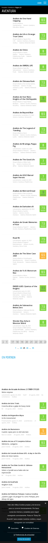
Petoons (26, 151)
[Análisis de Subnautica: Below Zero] (6, 309)
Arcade (29, 86)
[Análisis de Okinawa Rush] (6, 85)
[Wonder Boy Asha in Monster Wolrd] (6, 325)
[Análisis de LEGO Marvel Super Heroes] (6, 179)
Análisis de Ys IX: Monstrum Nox (24, 271)
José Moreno (28, 421)
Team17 (25, 227)
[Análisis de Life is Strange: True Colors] (6, 38)
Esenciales (15, 528)
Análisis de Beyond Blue (23, 112)
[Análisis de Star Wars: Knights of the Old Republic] (6, 101)
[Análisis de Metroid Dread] (6, 195)
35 (33, 348)
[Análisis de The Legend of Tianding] (6, 132)
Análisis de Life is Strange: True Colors (24, 35)
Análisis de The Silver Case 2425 (24, 254)
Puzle (23, 56)
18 (17, 342)
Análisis (14, 397)
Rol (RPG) (22, 297)
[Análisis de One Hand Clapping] (6, 23)
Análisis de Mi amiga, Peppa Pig (24, 145)
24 (45, 342)
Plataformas (28, 182)
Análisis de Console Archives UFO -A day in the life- (21, 453)
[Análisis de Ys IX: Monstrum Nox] (6, 275)
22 (36, 342)
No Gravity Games (29, 84)
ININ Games (27, 328)
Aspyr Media (27, 102)
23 (41, 342)
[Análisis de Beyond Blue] (6, 117)
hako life (26, 68)
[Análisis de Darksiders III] (6, 211)
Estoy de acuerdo (24, 539)
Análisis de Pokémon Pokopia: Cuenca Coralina (20, 494)
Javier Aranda (6, 447)
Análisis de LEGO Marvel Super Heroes (23, 176)
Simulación (28, 117)
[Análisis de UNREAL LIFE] (6, 70)
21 (31, 342)
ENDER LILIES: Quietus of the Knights (25, 287)
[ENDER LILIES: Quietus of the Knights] (6, 290)
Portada (4, 7)
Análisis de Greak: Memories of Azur (25, 223)
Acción (28, 104)
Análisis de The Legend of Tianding (24, 129)
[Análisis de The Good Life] (6, 164)
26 (27, 348)
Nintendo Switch (30, 43)
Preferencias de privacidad (24, 535)
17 (12, 342)
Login (39, 3)
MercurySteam (27, 193)
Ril (2, 409)
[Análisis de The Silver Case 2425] (6, 258)
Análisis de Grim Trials (10, 403)
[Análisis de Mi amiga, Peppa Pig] (6, 148)
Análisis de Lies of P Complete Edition (16, 441)
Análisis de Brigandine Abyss (13, 415)
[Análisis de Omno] (6, 54)
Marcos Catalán (6, 435)
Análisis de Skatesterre (11, 429)
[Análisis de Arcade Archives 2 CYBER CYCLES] (24, 373)
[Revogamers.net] (11, 4)
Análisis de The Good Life (24, 159)
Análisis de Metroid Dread (24, 191)
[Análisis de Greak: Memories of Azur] (6, 226)
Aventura (11, 7)
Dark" (25, 395)
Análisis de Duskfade (10, 482)
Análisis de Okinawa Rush (24, 81)
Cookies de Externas (31, 528)
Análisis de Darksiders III (23, 206)
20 (27, 342)
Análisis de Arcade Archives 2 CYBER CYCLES (20, 389)
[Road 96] (6, 242)
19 (22, 342)
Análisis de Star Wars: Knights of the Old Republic (25, 98)
